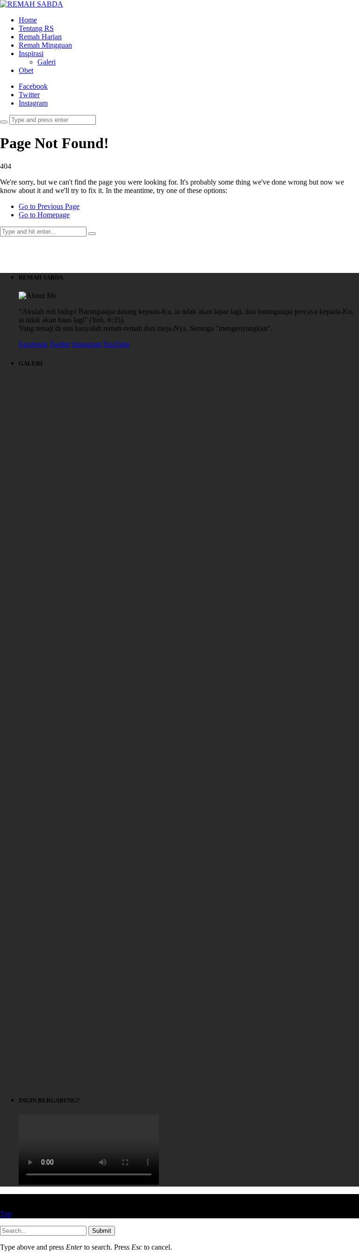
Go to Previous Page (49, 206)
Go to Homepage (44, 215)
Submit (101, 1230)
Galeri (46, 62)
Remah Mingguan (45, 45)
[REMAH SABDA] (31, 4)
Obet (26, 70)
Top (6, 1214)
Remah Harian (40, 37)
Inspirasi (31, 53)
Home (28, 20)
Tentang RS (36, 28)
